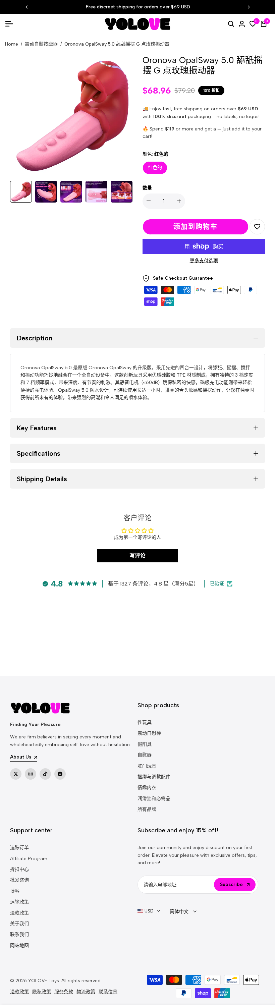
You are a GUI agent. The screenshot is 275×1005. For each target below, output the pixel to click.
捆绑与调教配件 (154, 777)
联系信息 (108, 992)
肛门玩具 (147, 766)
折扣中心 (19, 869)
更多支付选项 (204, 261)
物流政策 (85, 992)
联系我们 (19, 934)
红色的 (155, 167)
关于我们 (19, 924)
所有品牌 (147, 809)
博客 (14, 891)
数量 (147, 188)
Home (11, 44)
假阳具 (145, 744)
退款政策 (19, 913)
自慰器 (145, 755)
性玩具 (145, 722)
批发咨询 (19, 880)
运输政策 (19, 902)
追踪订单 (19, 847)
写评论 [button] (137, 555)
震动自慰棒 (149, 733)
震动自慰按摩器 (41, 44)
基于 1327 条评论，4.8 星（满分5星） (153, 583)
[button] (257, 226)
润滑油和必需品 (154, 798)
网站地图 (19, 945)
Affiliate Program (28, 858)
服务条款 (63, 992)
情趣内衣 (147, 787)
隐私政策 (41, 992)
